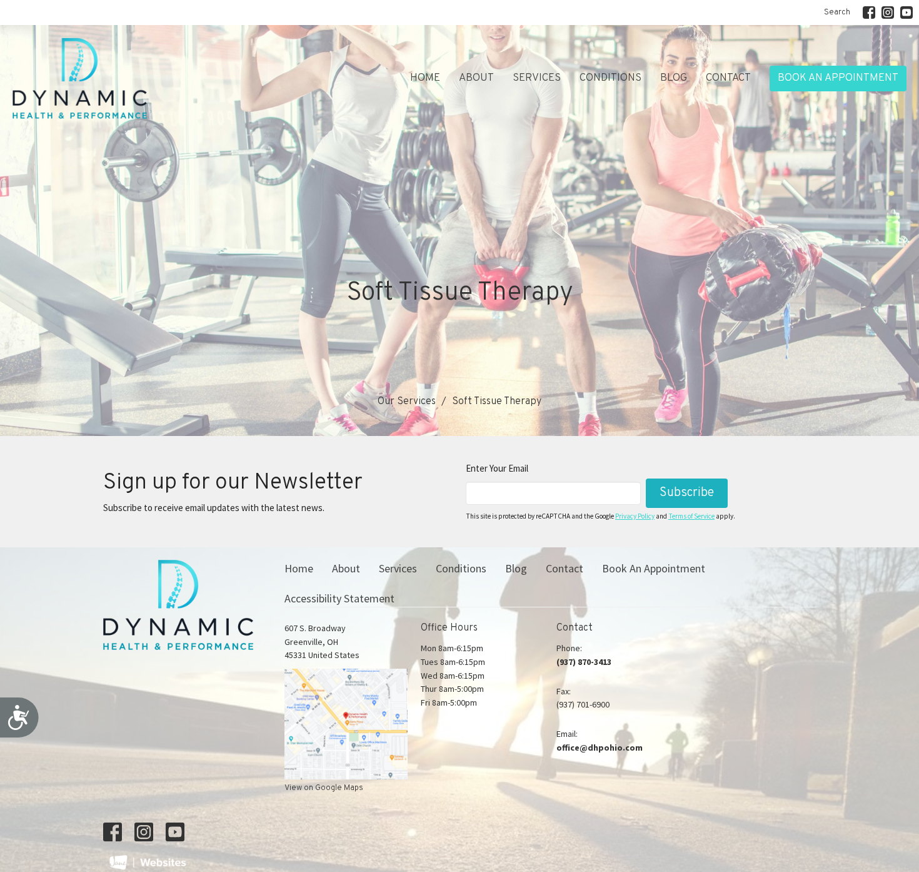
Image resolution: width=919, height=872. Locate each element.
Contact (728, 78)
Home (425, 78)
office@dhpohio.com (599, 747)
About (476, 78)
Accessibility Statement (339, 598)
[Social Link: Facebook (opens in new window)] (869, 12)
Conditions (610, 78)
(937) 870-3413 (583, 661)
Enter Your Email (497, 468)
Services (537, 78)
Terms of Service (691, 516)
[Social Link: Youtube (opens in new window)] (906, 12)
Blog (673, 78)
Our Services (407, 401)
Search (837, 13)
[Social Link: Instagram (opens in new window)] (887, 12)
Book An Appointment (838, 78)
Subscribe (687, 493)
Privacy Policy (635, 516)
